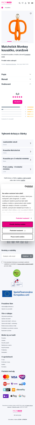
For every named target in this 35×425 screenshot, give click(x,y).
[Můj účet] (25, 3)
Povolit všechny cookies (17, 224)
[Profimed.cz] (6, 3)
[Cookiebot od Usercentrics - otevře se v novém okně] (25, 186)
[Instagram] (13, 241)
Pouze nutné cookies (17, 236)
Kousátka (7, 7)
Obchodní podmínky (6, 316)
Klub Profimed (5, 347)
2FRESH (24, 419)
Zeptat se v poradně (6, 308)
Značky (3, 340)
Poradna (3, 338)
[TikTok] (22, 241)
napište (23, 180)
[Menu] (32, 3)
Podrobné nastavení (22, 218)
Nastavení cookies (6, 330)
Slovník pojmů (5, 342)
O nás (2, 359)
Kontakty (3, 366)
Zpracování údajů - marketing (9, 323)
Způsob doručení (6, 318)
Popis (3, 74)
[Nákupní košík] (28, 3)
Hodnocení (6, 84)
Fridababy (4, 349)
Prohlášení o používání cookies (9, 328)
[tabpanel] (17, 26)
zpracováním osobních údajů (25, 264)
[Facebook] (8, 241)
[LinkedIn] (26, 241)
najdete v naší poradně (24, 178)
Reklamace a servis (6, 345)
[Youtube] (17, 241)
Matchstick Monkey (11, 64)
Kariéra (3, 364)
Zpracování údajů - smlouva (8, 321)
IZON (19, 419)
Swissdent (4, 352)
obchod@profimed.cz (7, 306)
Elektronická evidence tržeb (8, 325)
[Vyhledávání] (19, 3)
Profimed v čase (5, 362)
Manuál (4, 79)
